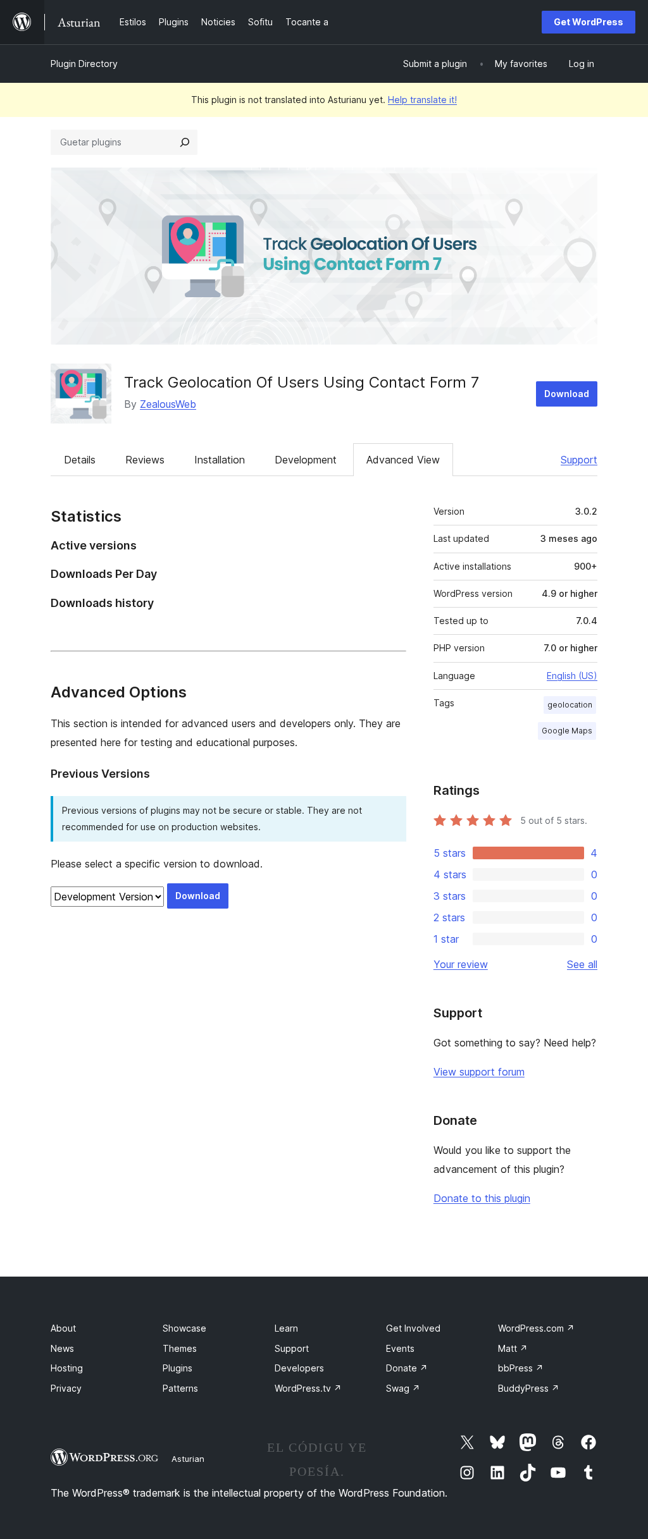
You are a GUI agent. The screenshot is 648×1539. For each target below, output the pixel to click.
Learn (286, 1328)
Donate (407, 1368)
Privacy (66, 1388)
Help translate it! (422, 99)
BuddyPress (528, 1388)
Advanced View (403, 459)
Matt (513, 1348)
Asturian (187, 1459)
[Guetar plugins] (184, 142)
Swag (403, 1388)
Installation (219, 459)
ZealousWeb (168, 404)
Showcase (184, 1328)
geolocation (569, 704)
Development (306, 459)
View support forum (479, 1071)
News (62, 1348)
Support (579, 459)
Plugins (177, 1368)
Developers (299, 1368)
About (63, 1328)
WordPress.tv (308, 1388)
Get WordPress (588, 21)
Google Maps (567, 730)
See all (582, 964)
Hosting (67, 1368)
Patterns (180, 1388)
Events (400, 1348)
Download (566, 393)
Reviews (145, 459)
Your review (460, 964)
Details (80, 459)
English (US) (572, 675)
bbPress (521, 1368)
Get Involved (413, 1328)
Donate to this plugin (481, 1198)
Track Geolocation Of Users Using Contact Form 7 (301, 382)
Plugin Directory (84, 63)
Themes (180, 1348)
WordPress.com (536, 1328)
